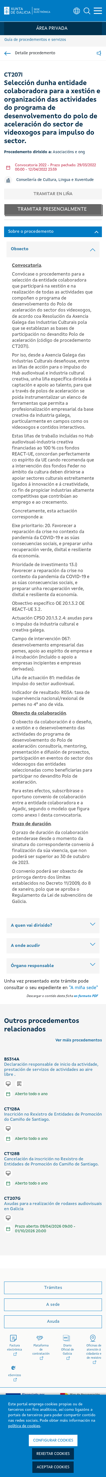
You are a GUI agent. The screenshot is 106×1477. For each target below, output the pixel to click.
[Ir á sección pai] (7, 53)
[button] (87, 11)
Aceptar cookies (53, 1467)
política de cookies (24, 1426)
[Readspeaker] (99, 53)
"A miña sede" (83, 988)
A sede (53, 1305)
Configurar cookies (53, 1440)
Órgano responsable (32, 966)
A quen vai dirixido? (31, 925)
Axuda (53, 1321)
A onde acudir (25, 946)
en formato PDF (86, 996)
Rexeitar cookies (53, 1454)
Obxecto (20, 249)
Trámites (53, 1288)
